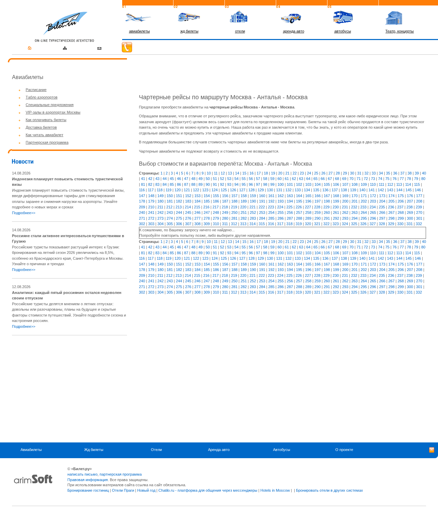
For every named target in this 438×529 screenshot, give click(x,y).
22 (295, 173)
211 (160, 207)
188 (234, 201)
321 (317, 224)
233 (363, 207)
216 (206, 207)
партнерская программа (121, 474)
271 (142, 218)
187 (225, 201)
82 (150, 184)
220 (243, 207)
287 (290, 218)
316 (271, 224)
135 (316, 190)
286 (281, 218)
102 (299, 184)
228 (317, 207)
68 (337, 179)
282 (244, 218)
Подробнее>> (23, 213)
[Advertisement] (69, 389)
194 (290, 201)
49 (200, 179)
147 (142, 196)
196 (308, 201)
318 (289, 224)
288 (299, 218)
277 (197, 218)
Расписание (36, 90)
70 (351, 179)
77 (402, 179)
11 (216, 173)
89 (200, 184)
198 (327, 201)
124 (214, 190)
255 (281, 212)
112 (390, 184)
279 (216, 218)
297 (382, 218)
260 (327, 212)
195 (299, 201)
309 (207, 224)
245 (188, 212)
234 (373, 207)
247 (207, 212)
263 (354, 212)
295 (364, 218)
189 (244, 201)
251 (244, 212)
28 (338, 173)
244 (179, 212)
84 (165, 184)
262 (345, 212)
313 (243, 224)
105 (327, 184)
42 (150, 179)
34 (381, 173)
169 (345, 196)
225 (289, 207)
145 (408, 190)
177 (419, 196)
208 (419, 201)
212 (169, 207)
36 (395, 173)
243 (170, 212)
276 (188, 218)
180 (160, 201)
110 (373, 184)
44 (165, 179)
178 (142, 201)
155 (216, 196)
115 (417, 184)
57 (258, 179)
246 (197, 212)
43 (157, 179)
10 (209, 173)
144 (399, 190)
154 (207, 196)
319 (299, 224)
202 (364, 201)
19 (273, 173)
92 (222, 184)
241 (151, 212)
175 (401, 196)
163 (290, 196)
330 (400, 224)
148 (151, 196)
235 (382, 207)
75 (387, 179)
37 (402, 173)
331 (410, 224)
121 (187, 190)
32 (366, 173)
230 (336, 207)
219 (234, 207)
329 (391, 224)
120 (178, 190)
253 (262, 212)
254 (271, 212)
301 (419, 218)
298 (391, 218)
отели (240, 31)
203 (373, 201)
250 (234, 212)
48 (193, 179)
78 (409, 179)
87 (186, 184)
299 (401, 218)
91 (215, 184)
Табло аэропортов (41, 97)
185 (207, 201)
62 (294, 179)
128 (251, 190)
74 (380, 179)
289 (308, 218)
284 (262, 218)
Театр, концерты (399, 31)
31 (359, 173)
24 (309, 173)
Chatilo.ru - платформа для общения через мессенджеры (207, 490)
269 (410, 212)
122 (196, 190)
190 (253, 201)
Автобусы (281, 450)
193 (281, 201)
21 (287, 173)
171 (364, 196)
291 (327, 218)
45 (172, 179)
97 (258, 184)
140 (362, 190)
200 (345, 201)
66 (323, 179)
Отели (156, 450)
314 (252, 224)
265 (373, 212)
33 (374, 173)
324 (345, 224)
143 (390, 190)
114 (408, 184)
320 (308, 224)
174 (391, 196)
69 (344, 179)
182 (179, 201)
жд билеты (189, 31)
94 (236, 184)
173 (382, 196)
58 (265, 179)
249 (225, 212)
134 (307, 190)
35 (388, 173)
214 (188, 207)
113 (399, 184)
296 (373, 218)
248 (216, 212)
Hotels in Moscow (275, 490)
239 (419, 207)
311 (225, 224)
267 (391, 212)
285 (271, 218)
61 (287, 179)
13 (230, 173)
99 (272, 184)
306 (179, 224)
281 (234, 218)
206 (401, 201)
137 (335, 190)
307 (188, 224)
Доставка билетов (41, 127)
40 (424, 173)
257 (299, 212)
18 (266, 173)
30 (352, 173)
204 (382, 201)
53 (229, 179)
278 (207, 218)
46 (179, 179)
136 (325, 190)
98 (265, 184)
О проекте (344, 450)
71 (359, 179)
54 (236, 179)
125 (224, 190)
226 (299, 207)
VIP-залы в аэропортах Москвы (53, 112)
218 (225, 207)
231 (345, 207)
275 (179, 218)
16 (251, 173)
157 (234, 196)
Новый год (146, 490)
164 (299, 196)
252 (253, 212)
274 (170, 218)
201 (354, 201)
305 (170, 224)
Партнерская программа (47, 142)
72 (366, 179)
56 (251, 179)
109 (364, 184)
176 (410, 196)
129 (261, 190)
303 (151, 224)
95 (244, 184)
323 (336, 224)
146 (418, 190)
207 (410, 201)
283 (253, 218)
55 (244, 179)
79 (416, 179)
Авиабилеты (31, 450)
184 (197, 201)
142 (381, 190)
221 (252, 207)
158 (244, 196)
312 (234, 224)
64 (308, 179)
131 (279, 190)
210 (151, 207)
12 (223, 173)
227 (308, 207)
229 (326, 207)
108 (354, 184)
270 (419, 212)
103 (308, 184)
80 (423, 179)
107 (345, 184)
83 (157, 184)
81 (143, 184)
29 (345, 173)
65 (315, 179)
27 (330, 173)
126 (233, 190)
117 (151, 190)
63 (301, 179)
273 (160, 218)
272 (151, 218)
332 (419, 224)
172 (373, 196)
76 (394, 179)
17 (259, 173)
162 (281, 196)
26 (323, 173)
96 (251, 184)
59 (272, 179)
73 (373, 179)
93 (229, 184)
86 (179, 184)
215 (197, 207)
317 (280, 224)
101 (290, 184)
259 (317, 212)
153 (197, 196)
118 (160, 190)
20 (280, 173)
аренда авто (293, 31)
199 (336, 201)
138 (344, 190)
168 (336, 196)
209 (142, 207)
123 (205, 190)
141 (372, 190)
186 (216, 201)
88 (193, 184)
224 (280, 207)
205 (391, 201)
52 (222, 179)
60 (280, 179)
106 (336, 184)
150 (170, 196)
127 (242, 190)
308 (197, 224)
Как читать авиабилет (44, 135)
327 (373, 224)
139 (353, 190)
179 (151, 201)
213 (179, 207)
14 (237, 173)
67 (330, 179)
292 (336, 218)
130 (270, 190)
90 (208, 184)
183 (188, 201)
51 (215, 179)
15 (244, 173)
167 (327, 196)
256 (290, 212)
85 (172, 184)
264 (364, 212)
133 (298, 190)
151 (179, 196)
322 (326, 224)
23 (302, 173)
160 (262, 196)
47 (186, 179)
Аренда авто (219, 450)
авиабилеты (139, 31)
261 (336, 212)
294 (354, 218)
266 (382, 212)
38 (410, 173)
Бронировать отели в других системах (329, 490)
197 (317, 201)
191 (262, 201)
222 (262, 207)
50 (208, 179)
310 (216, 224)
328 (382, 224)
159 (253, 196)
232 (354, 207)
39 (417, 173)
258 (308, 212)
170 (354, 196)
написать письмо (82, 474)
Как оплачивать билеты (46, 120)
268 (401, 212)
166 (317, 196)
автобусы (342, 31)
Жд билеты (93, 450)
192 (271, 201)
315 (262, 224)
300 (410, 218)
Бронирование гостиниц (88, 490)
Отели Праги (123, 490)
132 (288, 190)
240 (142, 212)
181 (170, 201)
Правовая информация (87, 480)
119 (168, 190)
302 (142, 224)
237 (400, 207)
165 (308, 196)
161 (271, 196)
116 (142, 190)
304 (160, 224)
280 (225, 218)
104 (317, 184)
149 (160, 196)
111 (381, 184)
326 (363, 224)
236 (391, 207)
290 (317, 218)
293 (345, 218)
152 (188, 196)
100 (281, 184)
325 (354, 224)
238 (410, 207)
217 (215, 207)
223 (271, 207)
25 (316, 173)
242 (160, 212)
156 (225, 196)
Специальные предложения (50, 105)
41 (143, 179)
